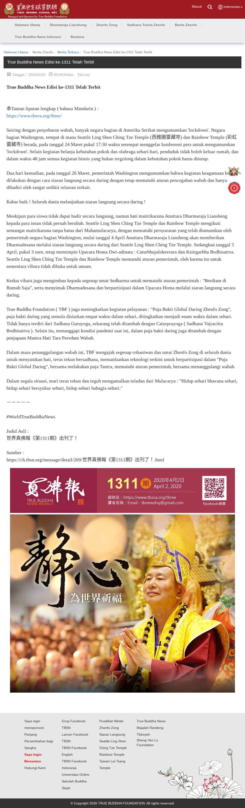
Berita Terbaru (68, 52)
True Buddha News (151, 721)
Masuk (197, 6)
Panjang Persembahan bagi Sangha (38, 741)
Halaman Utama (16, 52)
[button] (68, 25)
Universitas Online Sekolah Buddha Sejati (75, 781)
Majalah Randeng (150, 728)
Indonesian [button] (231, 7)
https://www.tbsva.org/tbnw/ (34, 115)
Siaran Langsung (112, 734)
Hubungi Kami (35, 768)
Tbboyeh (143, 734)
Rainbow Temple (111, 754)
